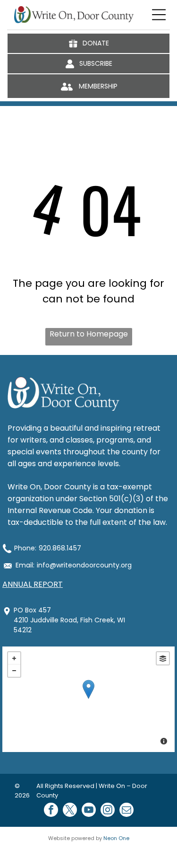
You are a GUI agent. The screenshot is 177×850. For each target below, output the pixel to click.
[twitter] (70, 811)
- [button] (14, 670)
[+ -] (88, 699)
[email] (126, 811)
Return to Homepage (89, 333)
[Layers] (163, 658)
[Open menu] (159, 15)
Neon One (116, 838)
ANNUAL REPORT (32, 584)
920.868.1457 (60, 548)
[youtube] (89, 811)
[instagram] (108, 811)
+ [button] (14, 658)
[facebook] (51, 811)
